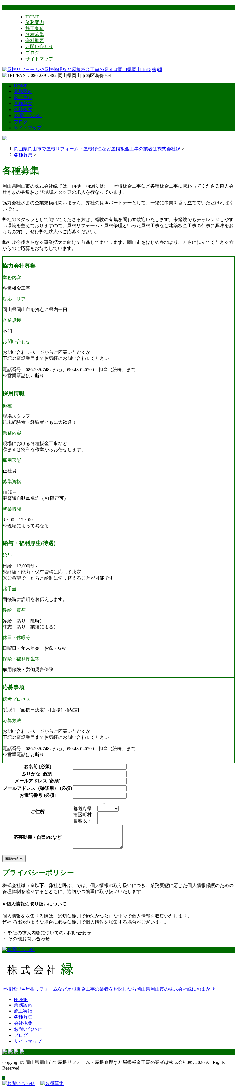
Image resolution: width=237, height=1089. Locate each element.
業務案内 (34, 22)
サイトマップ (39, 58)
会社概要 (34, 40)
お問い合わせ (39, 46)
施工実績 (34, 28)
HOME (32, 16)
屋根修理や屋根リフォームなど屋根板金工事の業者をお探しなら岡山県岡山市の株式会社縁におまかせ (108, 989)
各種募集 (34, 34)
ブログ (32, 52)
